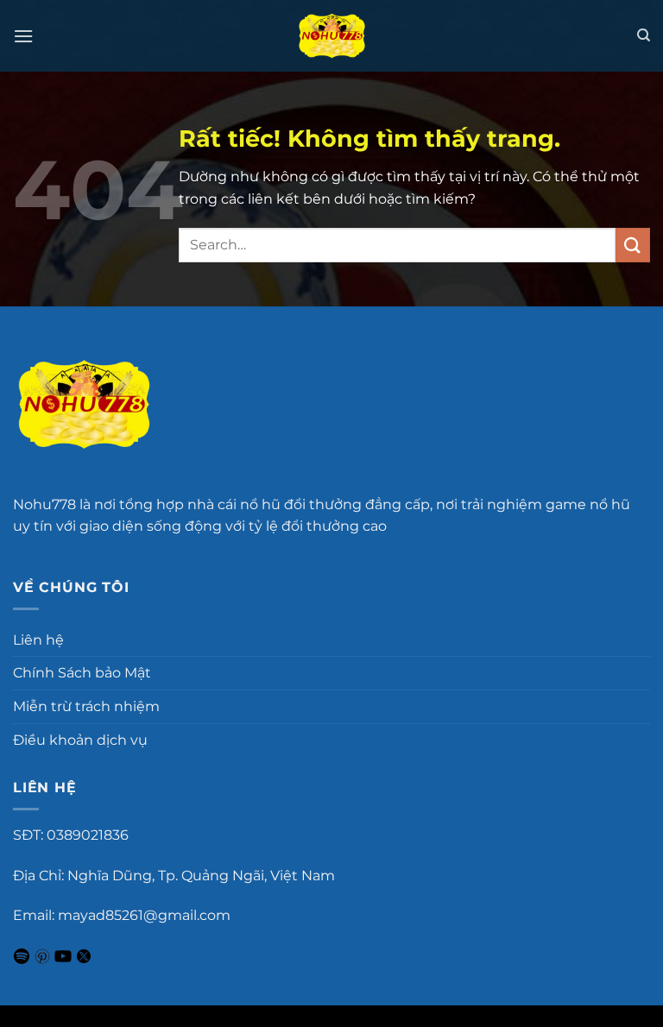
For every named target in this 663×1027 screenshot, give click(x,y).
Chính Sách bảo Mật (82, 673)
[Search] (643, 35)
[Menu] (23, 36)
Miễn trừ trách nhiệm (86, 706)
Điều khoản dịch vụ (80, 740)
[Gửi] (633, 244)
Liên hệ (38, 640)
